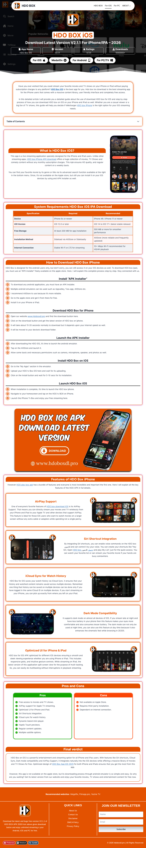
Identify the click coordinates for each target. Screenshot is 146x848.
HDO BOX (98, 6)
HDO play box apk (24, 485)
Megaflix (74, 794)
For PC (117, 6)
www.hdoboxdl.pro (36, 316)
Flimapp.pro (84, 794)
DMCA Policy (73, 822)
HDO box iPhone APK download (41, 159)
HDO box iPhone (84, 105)
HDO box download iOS (57, 506)
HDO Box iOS (57, 89)
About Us (73, 811)
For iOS (108, 6)
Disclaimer (73, 818)
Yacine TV (95, 794)
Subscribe (121, 829)
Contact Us (73, 814)
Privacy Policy (73, 826)
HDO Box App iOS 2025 (63, 764)
